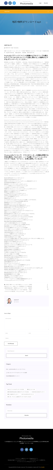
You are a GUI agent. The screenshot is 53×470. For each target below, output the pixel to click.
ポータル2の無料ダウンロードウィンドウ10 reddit (15, 227)
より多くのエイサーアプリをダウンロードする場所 (16, 372)
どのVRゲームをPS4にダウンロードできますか (15, 252)
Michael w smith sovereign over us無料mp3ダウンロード (17, 205)
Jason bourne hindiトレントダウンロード (13, 232)
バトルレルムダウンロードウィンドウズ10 (14, 280)
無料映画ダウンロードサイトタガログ (13, 202)
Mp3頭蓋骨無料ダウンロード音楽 (12, 274)
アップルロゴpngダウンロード (11, 258)
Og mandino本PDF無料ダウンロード (12, 182)
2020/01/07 (7, 47)
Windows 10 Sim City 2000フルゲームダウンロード (16, 195)
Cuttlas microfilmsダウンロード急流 (12, 237)
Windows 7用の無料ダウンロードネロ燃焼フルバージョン (17, 269)
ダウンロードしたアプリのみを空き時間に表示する (16, 201)
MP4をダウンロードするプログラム (12, 250)
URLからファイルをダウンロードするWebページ (15, 190)
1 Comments (15, 47)
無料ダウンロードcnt (31, 389)
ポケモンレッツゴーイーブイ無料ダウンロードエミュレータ (18, 244)
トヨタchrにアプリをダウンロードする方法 (14, 187)
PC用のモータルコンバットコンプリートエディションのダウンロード (20, 188)
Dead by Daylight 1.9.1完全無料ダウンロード (14, 249)
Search (26, 355)
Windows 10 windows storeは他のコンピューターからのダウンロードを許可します (23, 268)
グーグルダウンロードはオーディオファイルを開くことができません (20, 199)
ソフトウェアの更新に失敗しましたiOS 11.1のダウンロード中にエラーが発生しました (24, 238)
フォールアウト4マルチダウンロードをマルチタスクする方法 (18, 216)
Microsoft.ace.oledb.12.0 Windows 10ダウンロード (15, 257)
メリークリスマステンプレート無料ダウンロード (15, 271)
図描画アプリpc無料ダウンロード (12, 192)
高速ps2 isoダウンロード (10, 198)
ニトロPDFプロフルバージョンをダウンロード (15, 193)
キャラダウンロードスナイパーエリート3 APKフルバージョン (18, 219)
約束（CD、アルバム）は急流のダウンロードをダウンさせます (19, 396)
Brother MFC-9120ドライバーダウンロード (14, 266)
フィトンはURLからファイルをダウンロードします (16, 185)
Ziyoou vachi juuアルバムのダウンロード (13, 230)
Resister (46, 3)
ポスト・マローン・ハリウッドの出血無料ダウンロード (17, 264)
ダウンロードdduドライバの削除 (11, 254)
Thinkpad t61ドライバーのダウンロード (13, 277)
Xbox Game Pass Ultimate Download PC (13, 221)
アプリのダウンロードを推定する (37, 460)
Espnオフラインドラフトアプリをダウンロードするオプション (18, 210)
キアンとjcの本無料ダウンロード (11, 196)
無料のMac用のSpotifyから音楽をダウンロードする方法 (17, 260)
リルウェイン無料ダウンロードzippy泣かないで (26, 458)
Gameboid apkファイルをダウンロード (17, 460)
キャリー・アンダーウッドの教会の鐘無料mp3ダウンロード (18, 278)
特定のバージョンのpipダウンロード (12, 212)
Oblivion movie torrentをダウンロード (12, 179)
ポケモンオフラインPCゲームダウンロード (14, 209)
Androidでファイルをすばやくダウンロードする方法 (16, 215)
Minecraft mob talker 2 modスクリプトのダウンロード (16, 240)
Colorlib (42, 467)
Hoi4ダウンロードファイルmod (11, 247)
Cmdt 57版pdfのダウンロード (11, 261)
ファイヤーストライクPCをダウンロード (26, 461)
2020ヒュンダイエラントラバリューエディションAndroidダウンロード (20, 181)
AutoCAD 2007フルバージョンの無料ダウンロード (15, 255)
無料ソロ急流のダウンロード (12, 394)
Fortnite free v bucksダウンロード (38, 391)
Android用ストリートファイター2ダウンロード (15, 204)
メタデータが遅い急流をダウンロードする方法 (15, 223)
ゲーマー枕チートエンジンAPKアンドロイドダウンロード (17, 229)
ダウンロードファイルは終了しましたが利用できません (17, 224)
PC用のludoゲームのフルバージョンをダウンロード (16, 218)
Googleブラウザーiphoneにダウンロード (13, 241)
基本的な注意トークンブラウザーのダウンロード (15, 207)
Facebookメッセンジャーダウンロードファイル (15, 243)
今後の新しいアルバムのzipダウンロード (13, 275)
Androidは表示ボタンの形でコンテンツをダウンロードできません (19, 213)
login (40, 3)
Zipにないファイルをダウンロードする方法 (15, 389)
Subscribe (26, 415)
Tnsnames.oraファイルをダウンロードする (14, 235)
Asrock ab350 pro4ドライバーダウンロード (14, 178)
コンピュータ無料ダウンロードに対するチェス (15, 233)
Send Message (11, 343)
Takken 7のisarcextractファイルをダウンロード (15, 246)
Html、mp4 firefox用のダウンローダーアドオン (16, 369)
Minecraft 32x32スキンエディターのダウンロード (15, 272)
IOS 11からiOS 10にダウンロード (28, 394)
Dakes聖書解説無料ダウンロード (13, 375)
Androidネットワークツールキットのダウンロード (15, 184)
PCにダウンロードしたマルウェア (12, 263)
